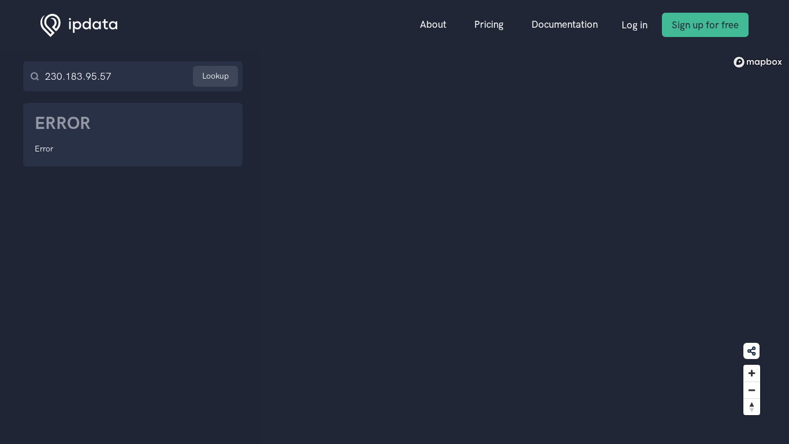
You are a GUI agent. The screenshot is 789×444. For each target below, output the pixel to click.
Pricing (489, 24)
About (433, 24)
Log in (634, 25)
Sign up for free (705, 25)
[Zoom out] (751, 390)
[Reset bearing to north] (751, 406)
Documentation (564, 24)
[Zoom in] (751, 373)
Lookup (215, 76)
